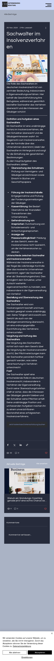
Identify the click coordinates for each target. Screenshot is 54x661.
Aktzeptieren (40, 652)
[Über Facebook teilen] (8, 445)
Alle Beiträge (10, 14)
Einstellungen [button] (27, 657)
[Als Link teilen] (27, 445)
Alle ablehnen (14, 652)
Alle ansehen (41, 464)
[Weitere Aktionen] (45, 27)
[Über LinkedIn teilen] (20, 445)
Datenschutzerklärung (22, 646)
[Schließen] (50, 635)
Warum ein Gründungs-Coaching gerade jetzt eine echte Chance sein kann (27, 499)
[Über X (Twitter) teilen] (14, 445)
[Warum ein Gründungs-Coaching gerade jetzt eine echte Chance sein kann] (27, 481)
